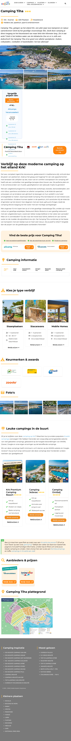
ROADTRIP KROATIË (47, 661)
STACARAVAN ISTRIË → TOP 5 (50, 674)
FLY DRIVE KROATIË (47, 655)
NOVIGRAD (8, 723)
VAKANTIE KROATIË (47, 666)
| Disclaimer (22, 688)
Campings (30, 2)
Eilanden (51, 2)
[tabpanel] (35, 274)
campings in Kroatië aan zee (23, 551)
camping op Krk (29, 436)
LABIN (7, 717)
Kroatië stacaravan (48, 542)
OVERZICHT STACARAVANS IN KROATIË (17, 683)
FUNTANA (8, 720)
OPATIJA (7, 709)
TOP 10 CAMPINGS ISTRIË (48, 663)
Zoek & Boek (18, 2)
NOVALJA (8, 701)
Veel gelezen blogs (34, 4)
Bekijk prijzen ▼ (13, 347)
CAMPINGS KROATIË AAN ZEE (14, 677)
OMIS (6, 728)
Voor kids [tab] (14, 269)
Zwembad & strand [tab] (26, 269)
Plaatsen (41, 2)
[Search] (65, 3)
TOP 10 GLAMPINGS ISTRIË (49, 658)
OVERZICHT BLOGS (47, 652)
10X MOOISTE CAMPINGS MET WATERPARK (18, 658)
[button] (2, 80)
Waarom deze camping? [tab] (60, 269)
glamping (28, 545)
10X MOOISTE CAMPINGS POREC (15, 666)
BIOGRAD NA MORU (11, 703)
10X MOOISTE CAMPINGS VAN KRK (15, 652)
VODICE (7, 714)
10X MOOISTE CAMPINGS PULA (14, 672)
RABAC (7, 706)
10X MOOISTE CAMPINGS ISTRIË (15, 663)
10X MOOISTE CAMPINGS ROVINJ (15, 669)
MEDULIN (8, 725)
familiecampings (58, 549)
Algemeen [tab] (6, 269)
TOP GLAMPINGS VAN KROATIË (14, 680)
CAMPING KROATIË (11, 674)
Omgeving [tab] (37, 269)
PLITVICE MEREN (46, 672)
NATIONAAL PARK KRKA (12, 731)
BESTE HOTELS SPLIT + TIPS (49, 669)
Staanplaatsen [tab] (48, 269)
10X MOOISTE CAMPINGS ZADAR (15, 655)
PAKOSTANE (9, 712)
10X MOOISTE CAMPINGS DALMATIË (16, 661)
